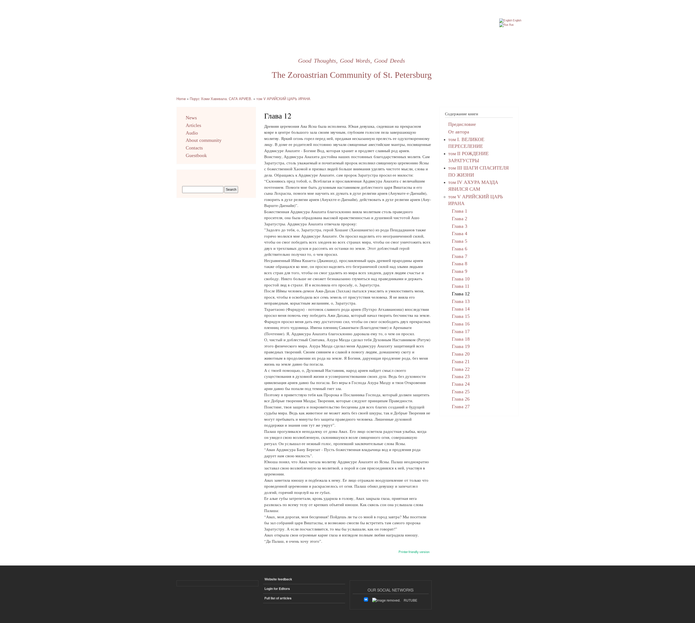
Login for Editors (277, 588)
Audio (192, 133)
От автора (458, 132)
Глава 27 (461, 406)
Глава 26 (461, 399)
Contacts (194, 148)
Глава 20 (461, 354)
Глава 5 (459, 241)
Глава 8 (459, 263)
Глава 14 (461, 309)
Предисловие (462, 124)
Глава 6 (459, 248)
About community (204, 140)
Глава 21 (461, 361)
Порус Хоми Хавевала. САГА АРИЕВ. (221, 98)
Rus (511, 25)
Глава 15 (461, 316)
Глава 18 (461, 339)
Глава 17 (461, 331)
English (516, 20)
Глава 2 (459, 218)
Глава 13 (461, 301)
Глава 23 (461, 376)
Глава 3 (459, 226)
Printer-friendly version (414, 551)
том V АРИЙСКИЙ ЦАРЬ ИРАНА (283, 98)
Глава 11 (460, 286)
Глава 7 (459, 256)
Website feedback (278, 579)
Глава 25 (461, 391)
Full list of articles (278, 598)
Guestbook (196, 155)
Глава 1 (459, 211)
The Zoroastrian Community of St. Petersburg (352, 75)
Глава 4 (459, 233)
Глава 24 (461, 384)
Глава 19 (461, 346)
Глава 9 (459, 271)
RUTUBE (410, 600)
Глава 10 (461, 279)
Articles (193, 125)
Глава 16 (461, 324)
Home (181, 98)
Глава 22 (461, 369)
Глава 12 (461, 293)
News (191, 117)
